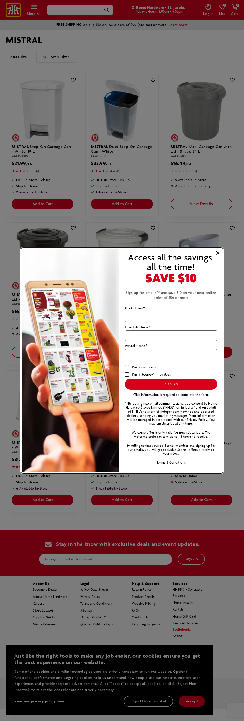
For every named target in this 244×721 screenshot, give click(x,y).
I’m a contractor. (146, 367)
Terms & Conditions (171, 463)
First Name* (135, 308)
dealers (132, 416)
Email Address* (137, 327)
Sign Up (171, 384)
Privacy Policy (197, 420)
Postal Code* (136, 346)
